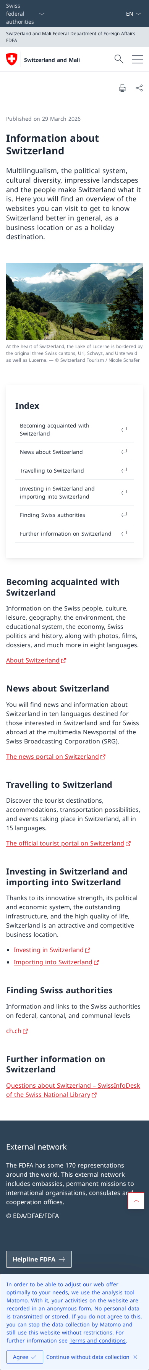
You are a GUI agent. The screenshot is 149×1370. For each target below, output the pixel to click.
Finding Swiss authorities (52, 514)
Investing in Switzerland (49, 950)
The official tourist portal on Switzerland (65, 843)
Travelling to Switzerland (52, 470)
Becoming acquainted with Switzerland (54, 429)
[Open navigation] (137, 59)
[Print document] (122, 87)
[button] (136, 1200)
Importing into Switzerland (53, 962)
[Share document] (139, 87)
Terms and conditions (98, 1340)
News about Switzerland (51, 451)
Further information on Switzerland (66, 533)
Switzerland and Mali (52, 59)
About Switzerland (33, 660)
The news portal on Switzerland (52, 756)
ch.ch (13, 1031)
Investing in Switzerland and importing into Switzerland (57, 492)
